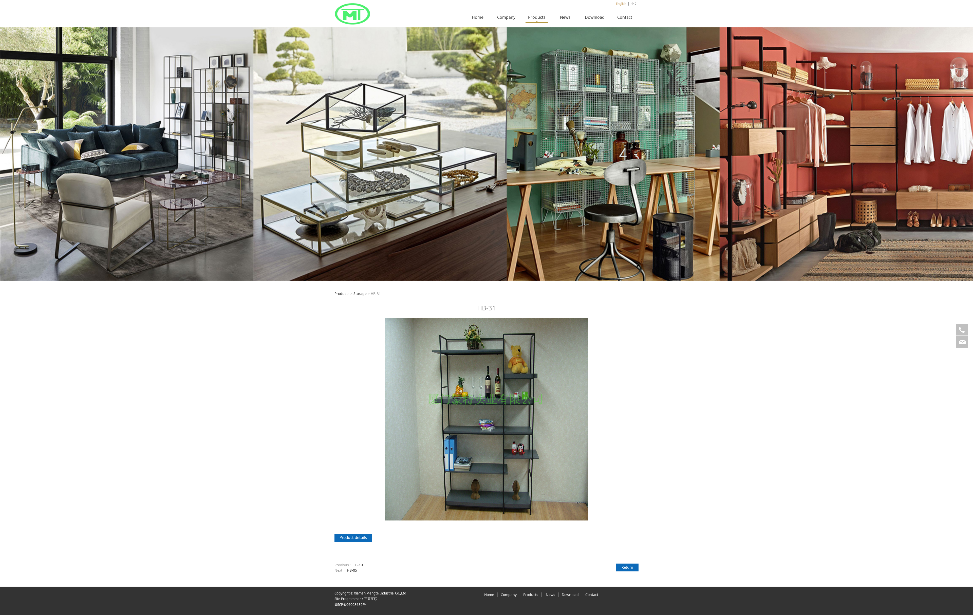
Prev (345, 154)
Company (506, 17)
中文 (634, 4)
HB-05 (352, 570)
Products (537, 17)
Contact (624, 17)
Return (627, 567)
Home (477, 17)
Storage (360, 293)
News (565, 17)
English (621, 4)
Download (595, 17)
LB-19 (358, 565)
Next (628, 154)
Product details (353, 537)
